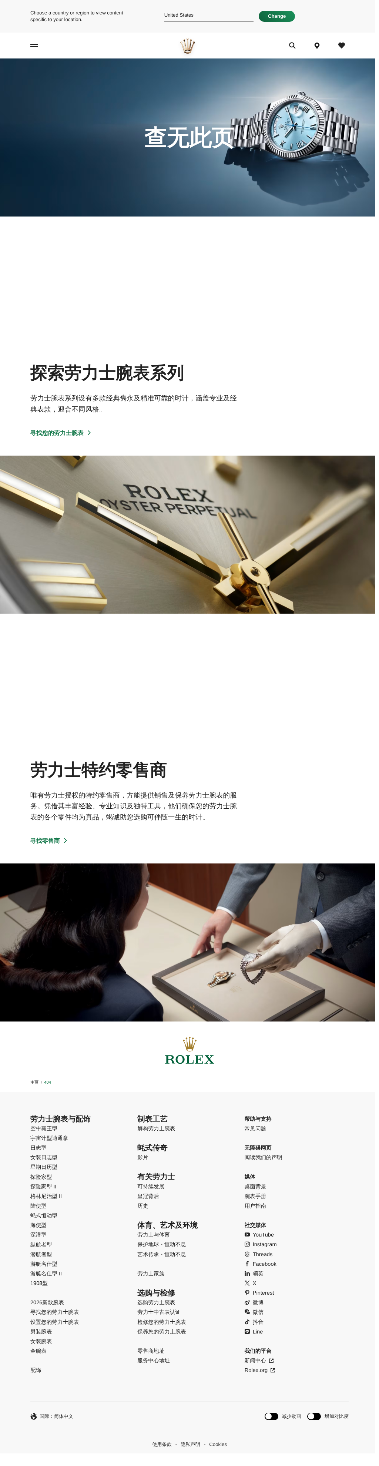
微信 (258, 1312)
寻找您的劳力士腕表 (57, 433)
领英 (258, 1274)
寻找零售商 (45, 841)
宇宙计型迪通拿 (49, 1138)
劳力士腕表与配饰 (60, 1119)
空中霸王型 (43, 1129)
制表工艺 (152, 1119)
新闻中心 (255, 1361)
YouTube (263, 1235)
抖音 (258, 1322)
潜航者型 (41, 1255)
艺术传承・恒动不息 (161, 1255)
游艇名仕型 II (46, 1274)
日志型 (38, 1148)
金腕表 (38, 1351)
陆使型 (38, 1206)
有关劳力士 (156, 1177)
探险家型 (41, 1177)
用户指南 (255, 1206)
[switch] (283, 1416)
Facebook (264, 1264)
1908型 (39, 1283)
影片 (142, 1158)
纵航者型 (41, 1245)
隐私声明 (190, 1444)
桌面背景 (255, 1187)
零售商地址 (150, 1351)
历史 (142, 1206)
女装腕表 (41, 1342)
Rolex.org (256, 1370)
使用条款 (162, 1444)
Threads (263, 1255)
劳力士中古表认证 (159, 1312)
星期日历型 (43, 1167)
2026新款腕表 (47, 1303)
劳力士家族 (150, 1274)
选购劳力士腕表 (156, 1303)
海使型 (38, 1225)
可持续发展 (150, 1187)
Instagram (265, 1245)
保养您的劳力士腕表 (161, 1332)
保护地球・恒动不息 (161, 1245)
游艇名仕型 (43, 1264)
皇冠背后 (148, 1197)
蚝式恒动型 (43, 1216)
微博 (258, 1303)
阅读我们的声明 (263, 1158)
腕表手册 (255, 1197)
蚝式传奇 (152, 1148)
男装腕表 (41, 1332)
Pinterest (263, 1293)
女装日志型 (43, 1158)
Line (258, 1332)
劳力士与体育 (153, 1235)
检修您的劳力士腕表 (161, 1322)
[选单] (40, 45)
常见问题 (255, 1129)
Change (277, 16)
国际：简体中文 (56, 1416)
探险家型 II (43, 1187)
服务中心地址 (153, 1361)
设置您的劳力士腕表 (54, 1322)
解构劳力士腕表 (156, 1129)
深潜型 (38, 1235)
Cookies (218, 1444)
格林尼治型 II (46, 1197)
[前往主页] (187, 46)
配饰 (35, 1370)
